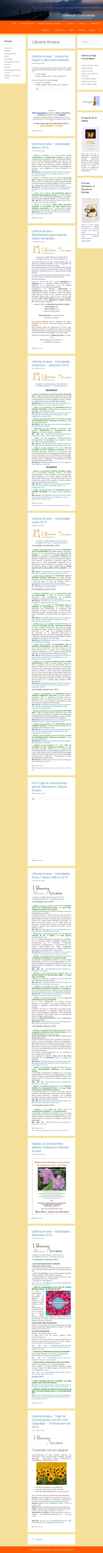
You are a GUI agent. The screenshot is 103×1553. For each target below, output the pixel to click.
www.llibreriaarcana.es (60, 259)
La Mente (7, 73)
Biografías (44, 30)
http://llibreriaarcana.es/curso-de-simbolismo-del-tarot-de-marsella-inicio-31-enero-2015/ (51, 1022)
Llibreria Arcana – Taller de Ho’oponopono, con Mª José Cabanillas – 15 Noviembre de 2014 (51, 1421)
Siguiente (40, 1539)
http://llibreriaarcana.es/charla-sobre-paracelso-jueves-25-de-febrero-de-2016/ (51, 213)
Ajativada (7, 51)
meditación (59, 505)
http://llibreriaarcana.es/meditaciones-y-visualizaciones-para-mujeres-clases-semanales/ (51, 435)
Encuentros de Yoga (27, 24)
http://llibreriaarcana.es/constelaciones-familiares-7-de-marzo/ (51, 1123)
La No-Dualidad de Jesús (12, 70)
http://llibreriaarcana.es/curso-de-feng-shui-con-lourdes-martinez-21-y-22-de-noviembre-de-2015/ (51, 404)
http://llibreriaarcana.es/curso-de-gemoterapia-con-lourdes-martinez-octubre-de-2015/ (51, 601)
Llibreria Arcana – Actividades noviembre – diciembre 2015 (51, 363)
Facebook (59, 1511)
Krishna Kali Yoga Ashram (90, 65)
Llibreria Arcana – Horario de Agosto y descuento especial (50, 58)
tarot (67, 768)
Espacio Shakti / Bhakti (89, 84)
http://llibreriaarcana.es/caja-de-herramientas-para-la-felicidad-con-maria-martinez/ (51, 586)
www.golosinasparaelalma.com (58, 1501)
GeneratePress (68, 1549)
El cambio (7, 67)
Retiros (71, 30)
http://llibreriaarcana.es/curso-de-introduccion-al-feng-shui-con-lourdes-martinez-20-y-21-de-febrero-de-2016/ (51, 189)
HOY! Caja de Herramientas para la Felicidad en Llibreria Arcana (49, 786)
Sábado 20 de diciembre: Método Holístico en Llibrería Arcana (50, 1147)
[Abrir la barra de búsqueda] (100, 30)
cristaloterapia (53, 1130)
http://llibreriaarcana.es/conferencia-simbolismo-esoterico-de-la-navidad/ (51, 1359)
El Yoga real (8, 48)
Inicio (14, 24)
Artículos (82, 24)
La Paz (6, 56)
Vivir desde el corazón (11, 62)
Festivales (81, 30)
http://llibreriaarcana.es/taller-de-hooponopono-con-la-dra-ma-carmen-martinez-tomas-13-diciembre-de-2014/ (51, 1347)
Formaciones (58, 30)
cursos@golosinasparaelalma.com (51, 1514)
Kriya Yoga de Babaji (88, 79)
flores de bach (51, 768)
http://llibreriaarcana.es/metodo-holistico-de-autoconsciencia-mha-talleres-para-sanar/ (51, 930)
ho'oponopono (60, 768)
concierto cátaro (45, 505)
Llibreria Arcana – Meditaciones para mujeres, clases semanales (49, 234)
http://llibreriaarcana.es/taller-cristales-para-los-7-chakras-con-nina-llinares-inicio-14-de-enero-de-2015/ (51, 953)
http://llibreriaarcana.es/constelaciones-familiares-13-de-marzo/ (51, 970)
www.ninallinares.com (39, 937)
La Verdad (69, 24)
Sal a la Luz (7, 64)
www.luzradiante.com (39, 1337)
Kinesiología (8, 59)
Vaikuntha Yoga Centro (89, 81)
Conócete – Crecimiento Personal (49, 24)
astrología (37, 505)
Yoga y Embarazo (10, 53)
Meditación (95, 24)
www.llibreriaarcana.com (61, 117)
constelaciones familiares (41, 1130)
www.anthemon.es (52, 1034)
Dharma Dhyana (86, 68)
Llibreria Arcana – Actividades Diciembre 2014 (51, 1233)
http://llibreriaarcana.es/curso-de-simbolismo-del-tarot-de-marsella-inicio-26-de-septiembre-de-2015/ (51, 572)
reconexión (61, 1130)
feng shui (53, 505)
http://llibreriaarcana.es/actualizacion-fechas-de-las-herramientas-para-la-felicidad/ (51, 201)
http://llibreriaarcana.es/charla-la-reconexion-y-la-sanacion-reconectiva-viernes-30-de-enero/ (51, 994)
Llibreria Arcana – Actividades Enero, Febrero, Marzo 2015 (51, 875)
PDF (41, 1280)
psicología (66, 505)
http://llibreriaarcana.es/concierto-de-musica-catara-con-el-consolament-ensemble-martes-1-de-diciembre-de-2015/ (51, 485)
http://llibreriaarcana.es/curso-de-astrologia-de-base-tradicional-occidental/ (51, 425)
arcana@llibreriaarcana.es (43, 259)
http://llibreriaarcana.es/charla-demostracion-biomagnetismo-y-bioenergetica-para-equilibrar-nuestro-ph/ (51, 444)
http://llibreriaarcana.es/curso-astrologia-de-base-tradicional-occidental (51, 1284)
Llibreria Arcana (38, 130)
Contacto (92, 30)
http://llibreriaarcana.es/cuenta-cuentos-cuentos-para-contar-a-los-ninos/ (51, 1373)
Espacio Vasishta (87, 71)
